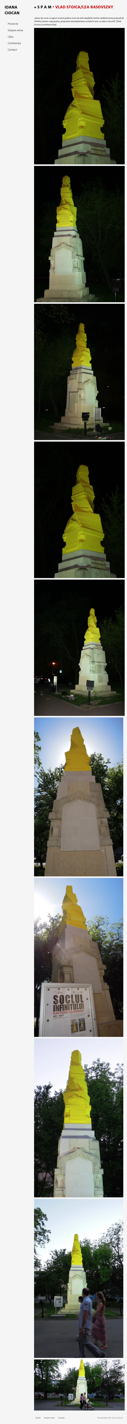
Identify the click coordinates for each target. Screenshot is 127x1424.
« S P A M (42, 7)
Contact (12, 50)
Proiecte (13, 24)
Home (38, 1418)
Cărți (10, 37)
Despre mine (15, 30)
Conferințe (14, 43)
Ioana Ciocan (12, 10)
